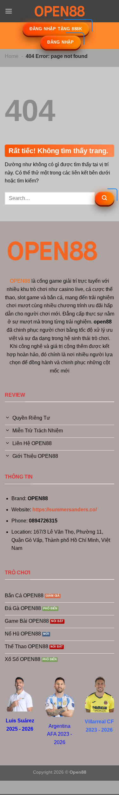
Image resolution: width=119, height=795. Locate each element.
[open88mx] (59, 11)
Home (11, 56)
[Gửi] (104, 198)
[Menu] (8, 11)
